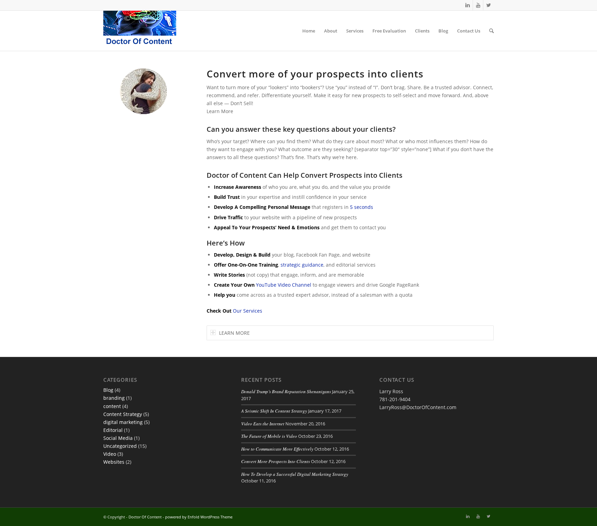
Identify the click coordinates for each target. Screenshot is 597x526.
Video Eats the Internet (262, 424)
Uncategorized (120, 446)
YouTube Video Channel (283, 285)
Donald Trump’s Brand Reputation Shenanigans (286, 391)
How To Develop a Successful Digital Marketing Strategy (294, 474)
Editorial (113, 430)
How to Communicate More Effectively (277, 449)
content (112, 406)
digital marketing (123, 422)
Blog (108, 390)
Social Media (118, 438)
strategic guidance (302, 264)
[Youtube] (478, 5)
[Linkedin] (468, 5)
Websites (113, 462)
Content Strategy (122, 414)
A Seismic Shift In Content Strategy (274, 411)
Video (109, 454)
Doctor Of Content (145, 516)
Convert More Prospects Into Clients (275, 461)
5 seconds (361, 207)
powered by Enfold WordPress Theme (199, 516)
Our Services (247, 310)
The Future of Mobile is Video (269, 436)
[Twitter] (488, 5)
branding (114, 398)
